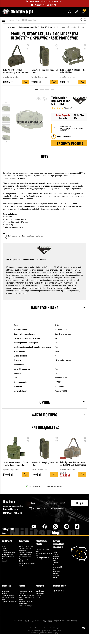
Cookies (4, 593)
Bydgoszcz (56, 552)
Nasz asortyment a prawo (8, 598)
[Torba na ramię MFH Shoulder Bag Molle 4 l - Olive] (73, 55)
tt (73, 526)
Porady (22, 585)
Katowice (56, 556)
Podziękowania (7, 559)
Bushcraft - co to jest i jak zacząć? (26, 603)
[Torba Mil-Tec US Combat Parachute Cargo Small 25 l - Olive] (16, 55)
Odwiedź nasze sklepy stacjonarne (58, 543)
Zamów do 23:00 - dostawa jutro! (25, 549)
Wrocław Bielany (56, 576)
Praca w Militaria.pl (8, 557)
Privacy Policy (35, 633)
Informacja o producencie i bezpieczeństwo (25, 236)
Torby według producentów (28, 27)
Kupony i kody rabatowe (9, 601)
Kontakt (4, 550)
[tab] (44, 159)
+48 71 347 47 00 (58, 591)
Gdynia (55, 554)
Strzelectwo (40, 591)
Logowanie (39, 560)
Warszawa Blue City (58, 568)
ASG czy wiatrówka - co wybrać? (26, 598)
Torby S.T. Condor (46, 27)
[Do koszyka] (25, 82)
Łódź (54, 560)
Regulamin (5, 591)
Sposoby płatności (25, 557)
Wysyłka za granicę (25, 559)
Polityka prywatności (8, 595)
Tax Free (21, 565)
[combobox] (47, 20)
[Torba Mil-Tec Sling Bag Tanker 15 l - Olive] (45, 55)
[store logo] (17, 11)
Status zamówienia (25, 555)
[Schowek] (69, 12)
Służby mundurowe (8, 555)
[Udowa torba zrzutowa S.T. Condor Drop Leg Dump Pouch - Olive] (16, 448)
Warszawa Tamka (56, 572)
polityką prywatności (55, 509)
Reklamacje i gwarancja (27, 563)
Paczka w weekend (25, 553)
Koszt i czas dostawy (26, 546)
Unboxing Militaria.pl (42, 558)
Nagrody (4, 561)
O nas (4, 546)
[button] (28, 48)
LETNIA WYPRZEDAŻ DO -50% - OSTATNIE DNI (45, 1)
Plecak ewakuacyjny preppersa (25, 607)
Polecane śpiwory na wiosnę (25, 592)
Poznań (55, 563)
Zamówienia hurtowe (9, 553)
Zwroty (21, 561)
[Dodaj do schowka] (28, 45)
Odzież (38, 597)
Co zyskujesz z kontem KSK (43, 550)
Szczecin (56, 565)
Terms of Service (48, 633)
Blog (55, 533)
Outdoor (38, 595)
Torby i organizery (9, 27)
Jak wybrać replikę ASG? (27, 595)
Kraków (55, 558)
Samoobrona (40, 593)
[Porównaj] (39, 98)
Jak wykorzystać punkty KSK (44, 554)
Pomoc (4, 548)
